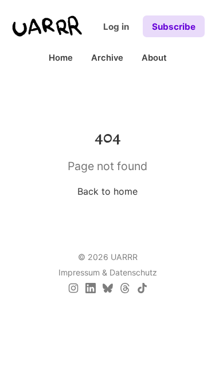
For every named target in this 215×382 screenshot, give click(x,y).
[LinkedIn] (90, 288)
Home (61, 58)
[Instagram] (73, 288)
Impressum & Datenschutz (107, 272)
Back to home (107, 191)
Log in (116, 26)
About (154, 58)
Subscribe (174, 26)
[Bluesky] (108, 288)
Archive (107, 58)
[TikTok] (142, 288)
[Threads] (125, 288)
